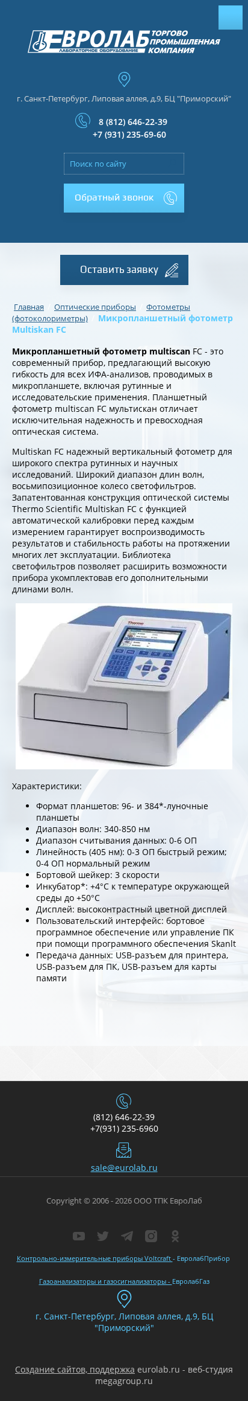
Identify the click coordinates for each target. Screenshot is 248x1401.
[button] (124, 198)
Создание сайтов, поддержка (75, 1369)
